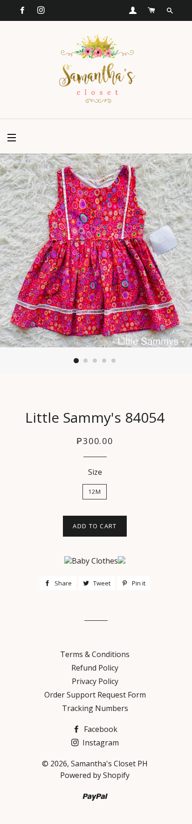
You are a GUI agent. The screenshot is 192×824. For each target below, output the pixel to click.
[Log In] (133, 10)
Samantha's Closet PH (109, 763)
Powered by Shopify (95, 775)
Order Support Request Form (95, 695)
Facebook (99, 729)
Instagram (100, 743)
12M (95, 491)
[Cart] (151, 10)
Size (95, 472)
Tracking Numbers (95, 708)
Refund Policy (94, 668)
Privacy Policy (95, 681)
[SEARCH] (169, 11)
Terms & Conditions (95, 654)
